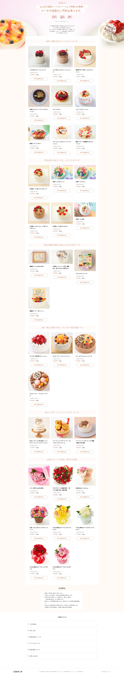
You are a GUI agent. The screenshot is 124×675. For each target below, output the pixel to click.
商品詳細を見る (39, 78)
